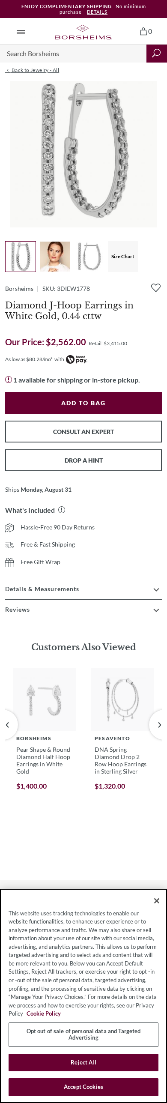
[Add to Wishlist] (156, 288)
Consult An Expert (83, 431)
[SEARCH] (156, 54)
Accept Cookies (83, 1086)
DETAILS (97, 12)
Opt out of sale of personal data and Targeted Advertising (84, 1034)
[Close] (156, 900)
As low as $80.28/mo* (29, 359)
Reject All (83, 1062)
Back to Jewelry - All (34, 70)
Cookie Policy (44, 1013)
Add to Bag (83, 403)
